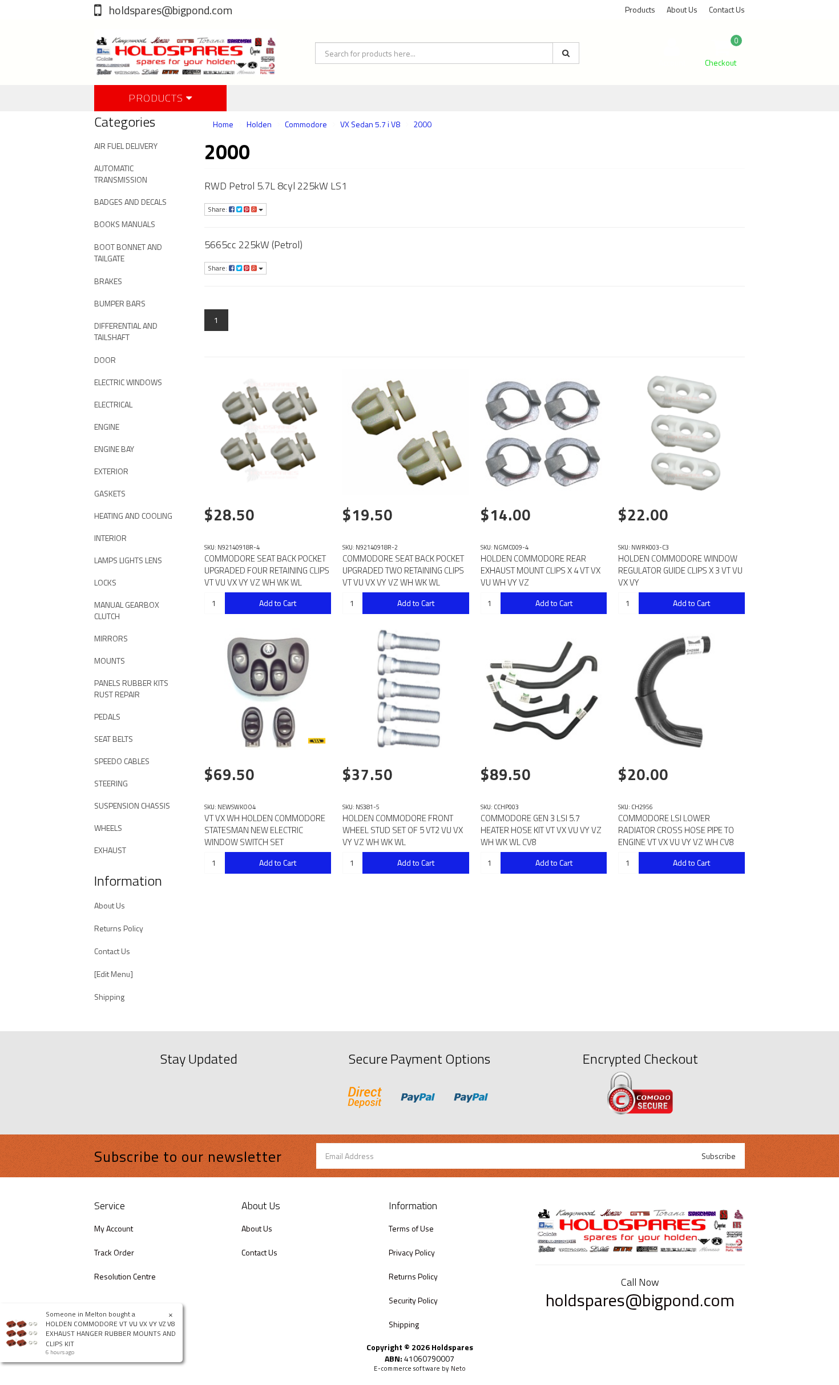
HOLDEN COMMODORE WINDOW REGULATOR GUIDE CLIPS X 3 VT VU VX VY (680, 570)
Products (640, 9)
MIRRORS (111, 638)
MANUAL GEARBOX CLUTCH (126, 610)
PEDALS (107, 716)
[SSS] (316, 740)
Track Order (114, 1252)
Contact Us (727, 9)
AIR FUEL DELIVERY (126, 146)
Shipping (109, 997)
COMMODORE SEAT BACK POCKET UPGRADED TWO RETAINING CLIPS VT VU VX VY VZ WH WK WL (403, 570)
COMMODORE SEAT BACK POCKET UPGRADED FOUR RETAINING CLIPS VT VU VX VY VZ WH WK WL (266, 570)
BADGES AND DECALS (130, 202)
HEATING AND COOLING (133, 516)
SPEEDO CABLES (122, 761)
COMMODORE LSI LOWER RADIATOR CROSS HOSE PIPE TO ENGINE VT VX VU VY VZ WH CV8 (676, 830)
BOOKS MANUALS (124, 224)
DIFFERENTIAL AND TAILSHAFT (126, 331)
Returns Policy (118, 928)
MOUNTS (109, 661)
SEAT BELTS (113, 739)
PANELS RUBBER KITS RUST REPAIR (131, 688)
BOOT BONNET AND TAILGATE (128, 252)
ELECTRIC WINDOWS (128, 382)
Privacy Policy (412, 1252)
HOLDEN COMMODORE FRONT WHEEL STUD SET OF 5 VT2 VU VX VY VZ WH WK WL (402, 830)
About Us (682, 9)
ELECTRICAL (113, 404)
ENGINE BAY (114, 449)
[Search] (565, 53)
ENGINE (106, 427)
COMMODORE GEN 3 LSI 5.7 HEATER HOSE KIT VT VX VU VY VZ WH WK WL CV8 (541, 830)
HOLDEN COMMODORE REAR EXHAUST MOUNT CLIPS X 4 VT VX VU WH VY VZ (540, 570)
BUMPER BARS (120, 303)
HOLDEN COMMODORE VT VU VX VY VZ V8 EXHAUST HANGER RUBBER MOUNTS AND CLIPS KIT (111, 1333)
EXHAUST (110, 850)
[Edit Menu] (113, 974)
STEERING (111, 783)
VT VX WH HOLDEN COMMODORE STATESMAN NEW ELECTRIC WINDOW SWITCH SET (264, 830)
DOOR (105, 360)
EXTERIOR (111, 471)
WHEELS (108, 828)
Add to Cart (277, 603)
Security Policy (413, 1300)
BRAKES (108, 281)
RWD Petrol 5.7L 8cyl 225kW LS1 (275, 185)
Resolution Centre (125, 1276)
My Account (113, 1228)
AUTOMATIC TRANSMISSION (120, 173)
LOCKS (105, 582)
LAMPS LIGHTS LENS (128, 560)
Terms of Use (411, 1228)
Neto (458, 1368)
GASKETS (110, 493)
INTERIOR (110, 538)
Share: (218, 209)
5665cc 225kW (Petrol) (253, 244)
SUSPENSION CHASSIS (132, 805)
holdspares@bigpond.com (169, 10)
